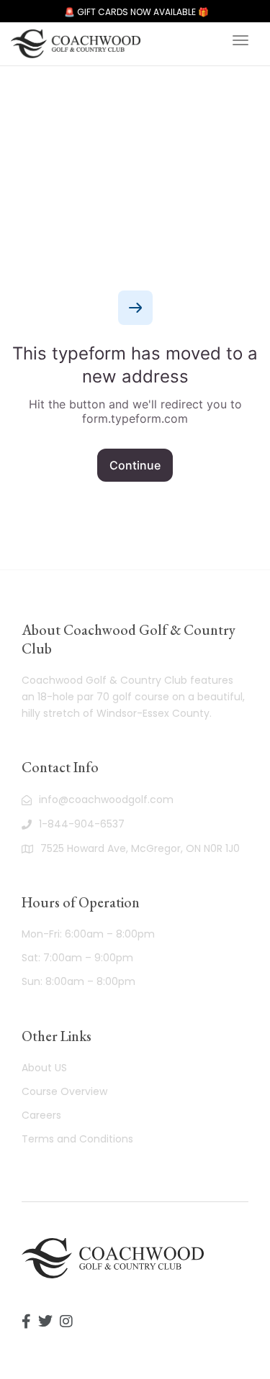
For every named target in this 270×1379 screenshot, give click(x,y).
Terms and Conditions (77, 1139)
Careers (41, 1115)
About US (44, 1067)
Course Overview (64, 1091)
